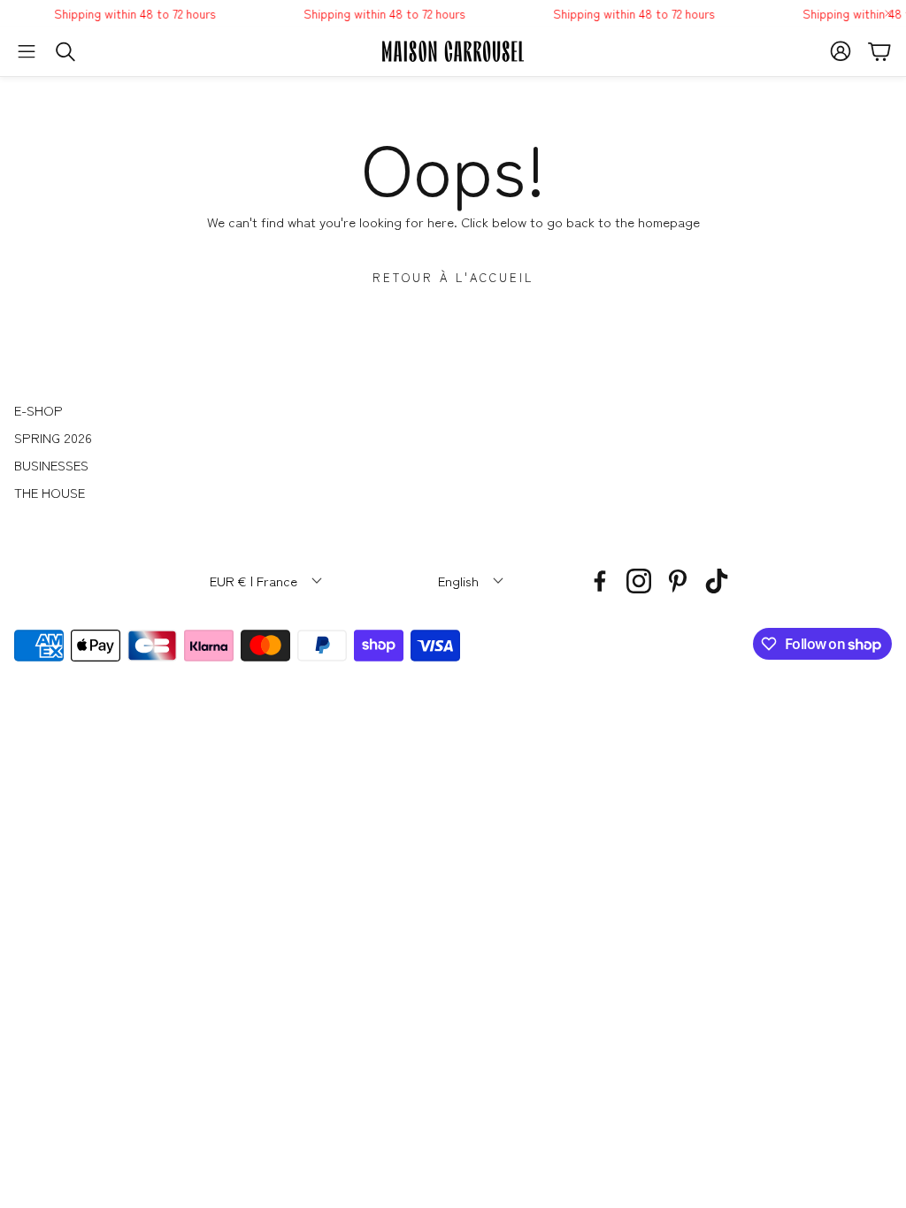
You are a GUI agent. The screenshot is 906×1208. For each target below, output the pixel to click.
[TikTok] (716, 581)
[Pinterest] (677, 581)
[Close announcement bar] (888, 13)
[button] (26, 51)
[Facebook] (599, 581)
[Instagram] (638, 581)
